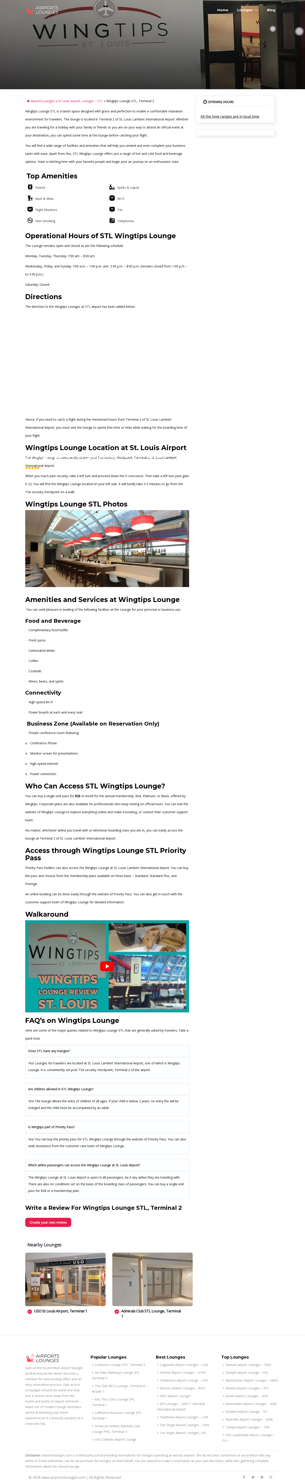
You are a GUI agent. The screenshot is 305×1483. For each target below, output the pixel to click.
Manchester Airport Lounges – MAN (252, 1380)
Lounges (245, 10)
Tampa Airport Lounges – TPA (247, 1427)
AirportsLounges (43, 101)
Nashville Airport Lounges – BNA (249, 1419)
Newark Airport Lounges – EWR (248, 1365)
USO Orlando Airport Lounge (115, 1439)
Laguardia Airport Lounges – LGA (184, 1365)
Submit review (261, 473)
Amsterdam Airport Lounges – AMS (251, 1404)
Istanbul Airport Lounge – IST (247, 1411)
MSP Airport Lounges (175, 1396)
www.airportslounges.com (63, 1477)
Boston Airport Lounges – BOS (182, 1388)
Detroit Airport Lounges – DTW (182, 1372)
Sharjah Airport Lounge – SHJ (246, 1372)
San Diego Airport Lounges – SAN (184, 1425)
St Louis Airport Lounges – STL (80, 101)
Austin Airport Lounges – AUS (247, 1396)
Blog (271, 10)
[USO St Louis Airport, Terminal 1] (65, 1279)
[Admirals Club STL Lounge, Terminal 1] (152, 1279)
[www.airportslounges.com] (42, 10)
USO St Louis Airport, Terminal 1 (60, 1311)
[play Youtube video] (107, 966)
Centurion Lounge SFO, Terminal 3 (120, 1365)
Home (222, 10)
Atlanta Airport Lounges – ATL (247, 1388)
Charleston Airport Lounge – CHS (184, 1380)
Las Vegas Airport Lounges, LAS (183, 1433)
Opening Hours (220, 102)
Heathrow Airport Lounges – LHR (184, 1417)
